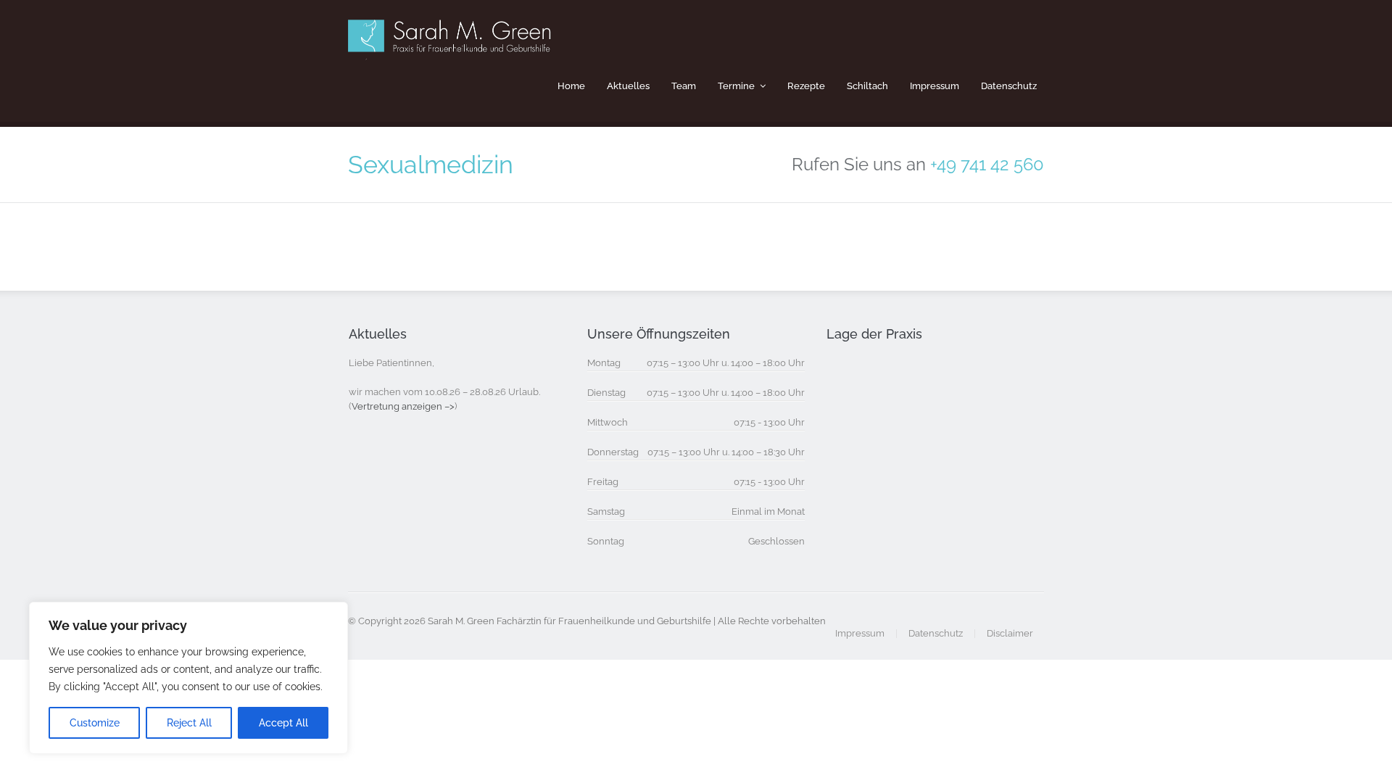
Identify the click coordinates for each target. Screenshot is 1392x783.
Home (571, 85)
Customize (95, 723)
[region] (188, 678)
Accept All (283, 723)
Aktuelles (628, 85)
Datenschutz (1009, 85)
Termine (736, 85)
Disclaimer (1010, 633)
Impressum (934, 85)
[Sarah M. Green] (452, 51)
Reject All (189, 723)
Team (683, 85)
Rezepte (806, 85)
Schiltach (867, 85)
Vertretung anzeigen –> (403, 406)
